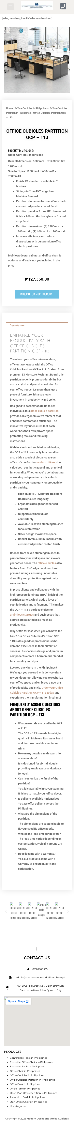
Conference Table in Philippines (28, 1057)
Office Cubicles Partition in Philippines (32, 1079)
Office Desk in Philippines (25, 1084)
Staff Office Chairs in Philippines (28, 1101)
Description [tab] (16, 325)
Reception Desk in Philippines (27, 1097)
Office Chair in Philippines (25, 1071)
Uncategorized (18, 1106)
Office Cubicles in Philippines (31, 108)
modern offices (46, 462)
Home (9, 108)
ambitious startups (22, 614)
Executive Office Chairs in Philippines (31, 1062)
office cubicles (47, 563)
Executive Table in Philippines (27, 1066)
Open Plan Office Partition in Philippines (33, 1092)
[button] (10, 6)
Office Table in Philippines (25, 1088)
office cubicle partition (44, 410)
